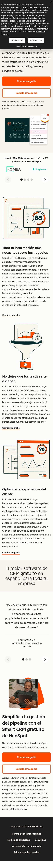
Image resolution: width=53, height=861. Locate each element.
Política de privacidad (18, 840)
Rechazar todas (36, 40)
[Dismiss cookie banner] (51, 2)
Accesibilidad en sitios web (26, 846)
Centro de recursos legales (26, 833)
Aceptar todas (17, 40)
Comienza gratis (26, 81)
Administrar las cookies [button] (26, 852)
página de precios (18, 809)
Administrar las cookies (26, 46)
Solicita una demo (26, 93)
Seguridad (40, 840)
